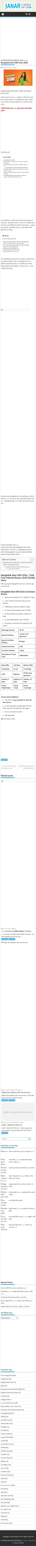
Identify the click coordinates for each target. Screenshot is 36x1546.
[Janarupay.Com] (2, 13)
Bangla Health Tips (7, 1382)
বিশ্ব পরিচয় (3, 1489)
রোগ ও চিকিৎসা (4, 1509)
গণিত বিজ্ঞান (3, 1454)
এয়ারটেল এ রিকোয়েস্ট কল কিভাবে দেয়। (18, 1112)
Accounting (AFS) (6, 1375)
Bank (2, 1386)
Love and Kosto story (8, 1403)
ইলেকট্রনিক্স (4, 1430)
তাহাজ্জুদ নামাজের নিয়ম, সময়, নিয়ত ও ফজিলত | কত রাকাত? (15, 1306)
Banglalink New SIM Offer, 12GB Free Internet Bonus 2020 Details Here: (18, 564)
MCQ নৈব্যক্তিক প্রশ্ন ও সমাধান (9, 1406)
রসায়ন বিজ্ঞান (4, 1502)
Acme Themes (19, 1543)
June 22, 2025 (6, 1090)
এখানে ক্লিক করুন (5, 152)
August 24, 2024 (7, 1122)
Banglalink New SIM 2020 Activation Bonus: (17, 567)
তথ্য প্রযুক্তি (4, 1465)
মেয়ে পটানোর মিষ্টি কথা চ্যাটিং (16, 1200)
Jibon (15, 67)
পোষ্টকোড (3, 1478)
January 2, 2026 (7, 928)
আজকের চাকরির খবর (5, 1423)
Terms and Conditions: (14, 568)
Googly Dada (5, 1399)
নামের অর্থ (3, 1468)
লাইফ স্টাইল (4, 1513)
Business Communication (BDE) (11, 1389)
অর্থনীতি (3, 1417)
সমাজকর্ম (3, 1520)
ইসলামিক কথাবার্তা (5, 1434)
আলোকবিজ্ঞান (4, 1427)
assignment (4, 1379)
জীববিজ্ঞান (3, 1461)
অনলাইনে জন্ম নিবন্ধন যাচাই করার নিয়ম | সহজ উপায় (21, 1168)
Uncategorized (5, 1413)
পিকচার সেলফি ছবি (5, 1475)
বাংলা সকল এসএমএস (6, 1485)
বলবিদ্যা (3, 1482)
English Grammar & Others (10, 1393)
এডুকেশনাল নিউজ (5, 1437)
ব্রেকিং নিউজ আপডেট (6, 1496)
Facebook (4, 1396)
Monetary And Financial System (11, 1410)
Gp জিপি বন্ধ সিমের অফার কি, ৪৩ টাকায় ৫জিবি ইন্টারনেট (26, 767)
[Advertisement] (18, 38)
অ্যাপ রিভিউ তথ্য (5, 1420)
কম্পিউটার (3, 1448)
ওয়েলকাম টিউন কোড (6, 1444)
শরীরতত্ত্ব (3, 1516)
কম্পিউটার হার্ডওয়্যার (5, 1451)
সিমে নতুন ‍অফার (4, 759)
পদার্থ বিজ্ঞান (3, 1472)
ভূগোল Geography (6, 1499)
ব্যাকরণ (3, 1492)
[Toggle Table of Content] (31, 559)
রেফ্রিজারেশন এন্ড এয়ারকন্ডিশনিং (8, 1506)
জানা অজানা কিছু (5, 939)
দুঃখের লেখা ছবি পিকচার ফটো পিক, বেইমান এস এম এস (9, 767)
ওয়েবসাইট (3, 1441)
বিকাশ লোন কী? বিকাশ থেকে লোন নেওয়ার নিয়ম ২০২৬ (21, 1151)
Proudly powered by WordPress (11, 1540)
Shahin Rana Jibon (17, 1090)
